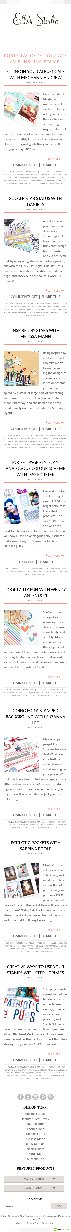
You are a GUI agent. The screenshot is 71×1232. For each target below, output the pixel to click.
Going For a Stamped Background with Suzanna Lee (35, 717)
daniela (48, 304)
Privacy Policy (48, 1223)
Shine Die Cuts (56, 178)
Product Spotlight (27, 172)
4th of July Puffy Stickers (55, 436)
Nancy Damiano (35, 1144)
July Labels (43, 439)
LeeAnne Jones (36, 1129)
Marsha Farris (35, 1134)
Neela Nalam (35, 1149)
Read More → (55, 158)
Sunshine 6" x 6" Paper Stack (16, 181)
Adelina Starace (35, 1114)
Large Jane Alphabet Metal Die (43, 1070)
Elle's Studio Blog (16, 1215)
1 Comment (24, 562)
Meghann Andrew (23, 178)
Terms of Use (32, 1223)
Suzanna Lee (49, 825)
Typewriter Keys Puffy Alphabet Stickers (48, 181)
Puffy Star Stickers (41, 178)
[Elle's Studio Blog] (36, 18)
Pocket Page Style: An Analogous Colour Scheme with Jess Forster (35, 468)
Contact (19, 1223)
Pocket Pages (21, 569)
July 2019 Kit (32, 439)
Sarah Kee (35, 1154)
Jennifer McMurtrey (35, 1119)
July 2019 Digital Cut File (52, 175)
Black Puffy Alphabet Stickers (26, 175)
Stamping (39, 822)
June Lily (37, 1219)
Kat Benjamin (35, 1124)
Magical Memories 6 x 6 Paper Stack (30, 307)
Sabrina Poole (34, 949)
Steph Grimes (39, 1076)
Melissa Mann (55, 442)
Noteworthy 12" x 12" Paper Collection (37, 310)
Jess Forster (44, 569)
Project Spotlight (24, 436)
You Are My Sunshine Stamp (19, 184)
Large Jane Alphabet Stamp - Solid (33, 442)
